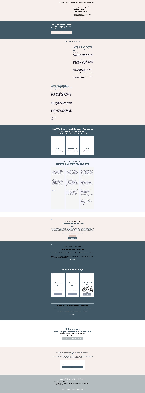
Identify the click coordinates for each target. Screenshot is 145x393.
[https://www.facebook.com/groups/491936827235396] (72, 244)
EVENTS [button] (77, 2)
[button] (93, 2)
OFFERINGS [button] (62, 2)
